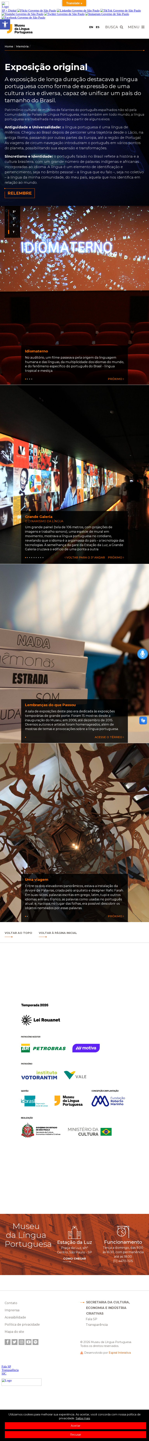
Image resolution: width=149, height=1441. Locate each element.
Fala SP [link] (91, 1319)
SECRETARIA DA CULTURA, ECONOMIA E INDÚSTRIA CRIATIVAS (108, 1307)
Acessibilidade (15, 1317)
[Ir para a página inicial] (27, 29)
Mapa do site (14, 1332)
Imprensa (12, 1310)
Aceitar (75, 1425)
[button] (5, 24)
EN (91, 27)
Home (9, 46)
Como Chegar (74, 1258)
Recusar (75, 1434)
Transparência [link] (97, 1325)
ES (98, 27)
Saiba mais (83, 1418)
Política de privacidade (22, 1324)
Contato (11, 1303)
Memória (22, 46)
